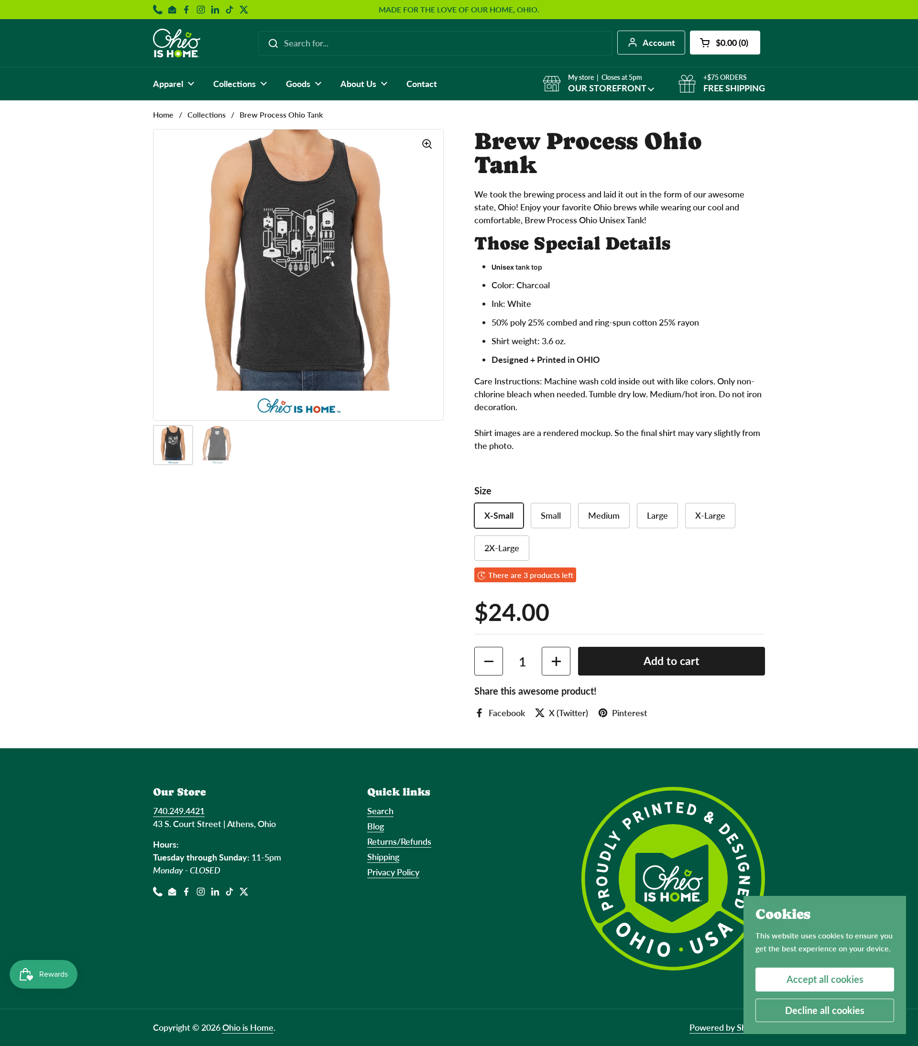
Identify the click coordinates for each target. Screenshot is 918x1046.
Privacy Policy (393, 872)
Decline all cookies (824, 1010)
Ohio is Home (247, 1027)
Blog (375, 826)
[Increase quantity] (556, 661)
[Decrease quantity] (488, 661)
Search (380, 811)
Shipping (383, 856)
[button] (725, 42)
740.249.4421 (179, 811)
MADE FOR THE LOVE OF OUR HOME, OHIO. (459, 9)
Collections (206, 114)
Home (163, 114)
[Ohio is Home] (176, 43)
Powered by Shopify (727, 1027)
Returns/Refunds (399, 841)
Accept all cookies (825, 979)
